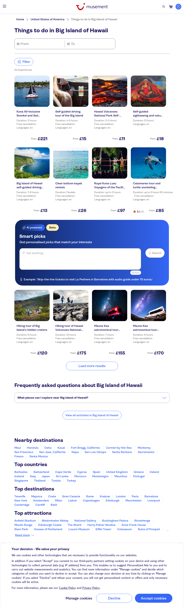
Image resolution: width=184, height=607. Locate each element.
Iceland (19, 476)
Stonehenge (142, 520)
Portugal (139, 476)
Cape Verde (63, 472)
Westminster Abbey (55, 520)
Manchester (133, 500)
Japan (46, 476)
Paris (135, 496)
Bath (54, 504)
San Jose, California (52, 452)
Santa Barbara (122, 452)
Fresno (19, 456)
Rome (90, 496)
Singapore (21, 480)
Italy (33, 476)
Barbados (20, 472)
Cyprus (82, 472)
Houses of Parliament (48, 529)
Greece (139, 472)
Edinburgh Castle (50, 525)
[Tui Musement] (92, 6)
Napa (75, 452)
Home (20, 19)
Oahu (48, 447)
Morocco (80, 476)
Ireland (154, 472)
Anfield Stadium (25, 520)
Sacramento (146, 452)
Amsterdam (41, 500)
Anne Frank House (133, 525)
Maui (17, 447)
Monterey (144, 447)
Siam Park (21, 529)
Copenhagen (91, 500)
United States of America (48, 19)
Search (157, 253)
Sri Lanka (62, 476)
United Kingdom (117, 472)
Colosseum (124, 529)
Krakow (105, 496)
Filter (26, 62)
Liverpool (154, 500)
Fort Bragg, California (85, 447)
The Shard (74, 525)
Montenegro (100, 476)
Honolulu (32, 447)
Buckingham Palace (115, 520)
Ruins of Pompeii (149, 529)
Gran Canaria (71, 496)
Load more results (92, 366)
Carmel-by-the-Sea (119, 447)
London (121, 496)
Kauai (61, 447)
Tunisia (56, 480)
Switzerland (41, 472)
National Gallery (85, 520)
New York (20, 500)
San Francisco (23, 452)
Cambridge (21, 504)
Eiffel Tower (103, 529)
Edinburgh (112, 500)
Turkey (71, 480)
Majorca (36, 496)
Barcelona (151, 496)
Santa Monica (38, 456)
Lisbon (72, 500)
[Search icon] (163, 6)
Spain (96, 472)
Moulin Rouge (23, 525)
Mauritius (120, 476)
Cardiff (40, 504)
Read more (22, 535)
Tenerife (19, 496)
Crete (52, 496)
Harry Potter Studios (101, 525)
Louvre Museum (79, 529)
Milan (58, 500)
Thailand (39, 480)
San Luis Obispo (95, 452)
